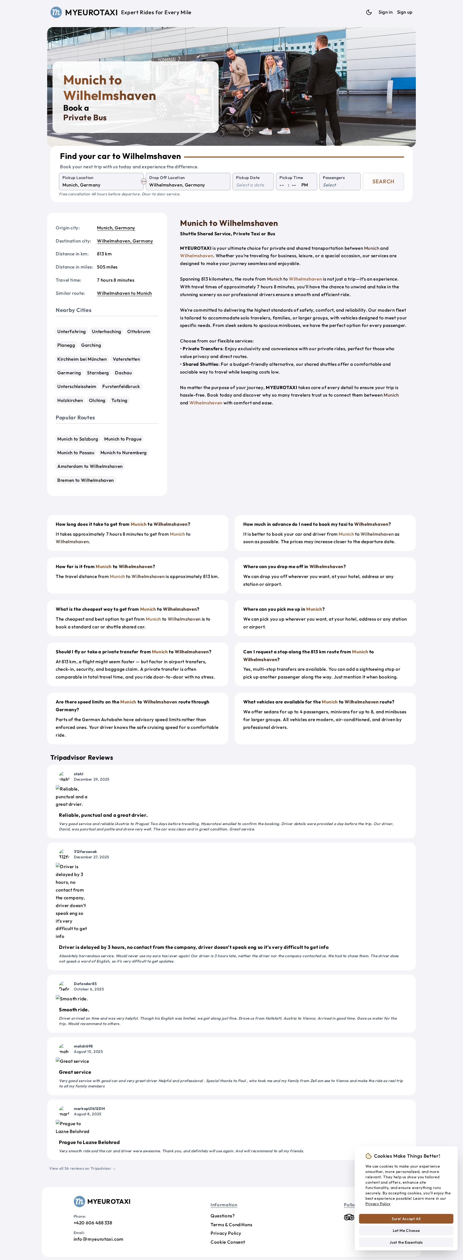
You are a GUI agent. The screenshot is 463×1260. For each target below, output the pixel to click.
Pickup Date (248, 177)
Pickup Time (291, 177)
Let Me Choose (406, 1230)
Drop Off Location (167, 177)
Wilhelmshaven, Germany (125, 241)
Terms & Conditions (231, 1224)
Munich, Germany (116, 227)
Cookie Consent (228, 1242)
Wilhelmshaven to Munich (124, 293)
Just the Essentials (406, 1242)
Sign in (386, 12)
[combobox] (101, 185)
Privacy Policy (226, 1233)
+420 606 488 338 (93, 1222)
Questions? (223, 1215)
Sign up (405, 12)
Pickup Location (78, 177)
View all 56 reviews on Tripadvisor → (82, 1168)
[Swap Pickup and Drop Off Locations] (144, 181)
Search (383, 181)
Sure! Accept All (406, 1218)
